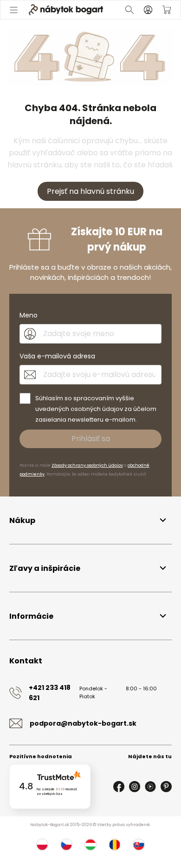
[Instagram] (134, 786)
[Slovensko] (139, 845)
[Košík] (166, 10)
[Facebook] (118, 786)
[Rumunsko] (115, 845)
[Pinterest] (166, 786)
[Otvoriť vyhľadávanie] (129, 9)
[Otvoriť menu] (13, 9)
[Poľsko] (42, 845)
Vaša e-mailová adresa (57, 356)
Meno (28, 315)
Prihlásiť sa (90, 438)
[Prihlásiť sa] (148, 9)
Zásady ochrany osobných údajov (87, 465)
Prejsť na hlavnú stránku (90, 191)
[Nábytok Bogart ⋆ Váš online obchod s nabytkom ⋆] (66, 9)
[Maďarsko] (90, 845)
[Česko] (66, 845)
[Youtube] (150, 786)
